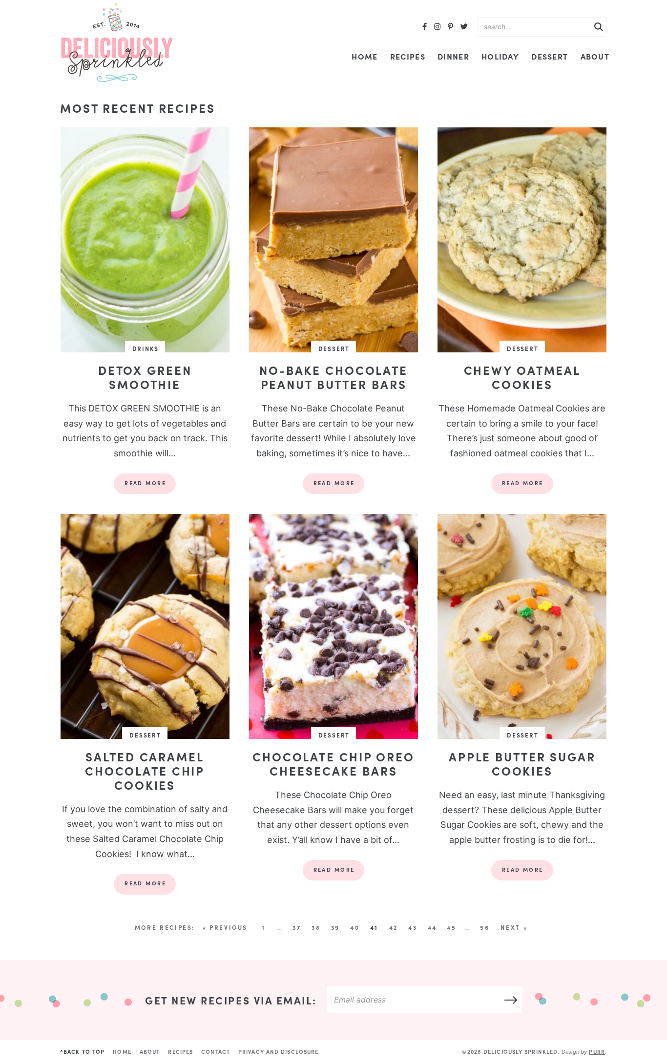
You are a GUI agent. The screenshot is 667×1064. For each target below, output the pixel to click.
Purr (596, 1051)
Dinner (453, 56)
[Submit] (598, 27)
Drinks (145, 348)
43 (412, 927)
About (595, 56)
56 (484, 927)
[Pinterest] (450, 27)
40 (354, 927)
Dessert (549, 56)
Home (364, 56)
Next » (513, 927)
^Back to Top (82, 1051)
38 (316, 927)
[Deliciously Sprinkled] (116, 43)
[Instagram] (437, 27)
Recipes (407, 56)
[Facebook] (424, 27)
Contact (215, 1051)
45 (451, 927)
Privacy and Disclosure (278, 1051)
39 (335, 927)
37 (296, 927)
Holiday (500, 56)
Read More (140, 486)
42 (393, 927)
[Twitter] (464, 27)
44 (432, 927)
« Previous (225, 927)
